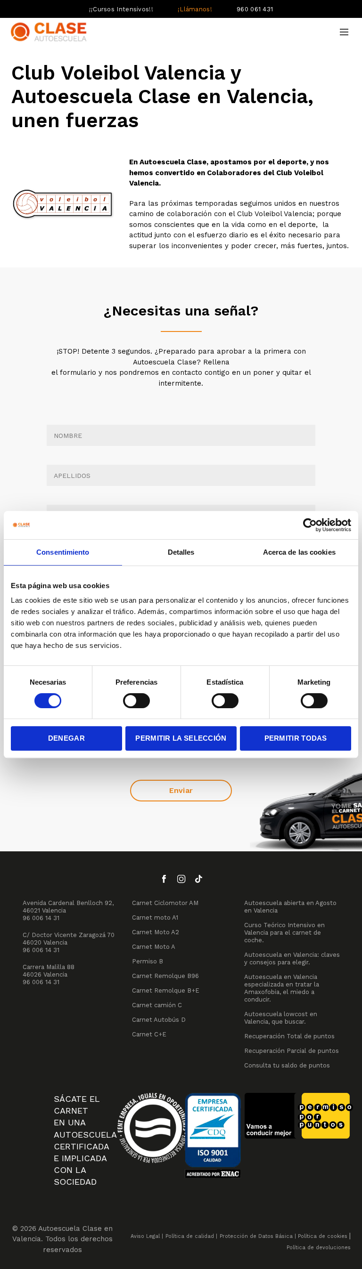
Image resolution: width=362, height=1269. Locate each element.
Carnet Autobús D (159, 1019)
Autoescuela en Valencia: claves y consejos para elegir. (292, 958)
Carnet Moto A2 (155, 932)
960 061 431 (255, 9)
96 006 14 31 (41, 917)
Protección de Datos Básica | (258, 1236)
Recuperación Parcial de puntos (291, 1050)
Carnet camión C (157, 1005)
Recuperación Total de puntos (289, 1036)
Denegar (66, 738)
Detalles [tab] (181, 552)
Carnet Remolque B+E (165, 990)
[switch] (136, 700)
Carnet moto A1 (155, 917)
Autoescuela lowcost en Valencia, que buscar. (280, 1017)
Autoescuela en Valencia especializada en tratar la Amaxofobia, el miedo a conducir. (281, 988)
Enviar (181, 790)
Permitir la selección (180, 738)
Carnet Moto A (153, 946)
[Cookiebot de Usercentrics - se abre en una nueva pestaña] (310, 525)
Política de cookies (322, 1236)
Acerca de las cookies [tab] (299, 552)
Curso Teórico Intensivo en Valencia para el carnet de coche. (284, 932)
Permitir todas (295, 738)
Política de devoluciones (319, 1248)
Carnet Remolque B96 (165, 975)
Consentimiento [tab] (62, 552)
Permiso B (147, 961)
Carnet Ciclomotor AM (165, 902)
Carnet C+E (149, 1034)
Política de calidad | (191, 1236)
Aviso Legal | (147, 1236)
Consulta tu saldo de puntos (287, 1065)
